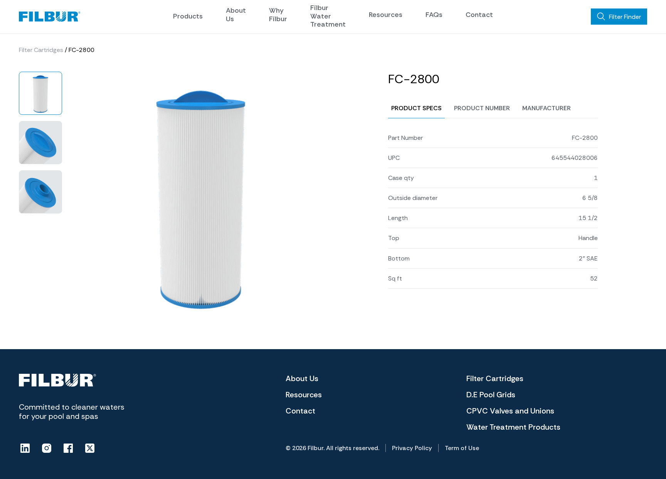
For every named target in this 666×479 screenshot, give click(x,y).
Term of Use (462, 448)
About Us (236, 15)
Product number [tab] (482, 108)
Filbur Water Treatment (328, 16)
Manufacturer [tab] (546, 108)
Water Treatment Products (513, 427)
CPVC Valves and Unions (510, 410)
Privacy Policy (412, 448)
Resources (385, 14)
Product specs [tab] (416, 108)
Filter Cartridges (41, 50)
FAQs (434, 14)
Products (188, 16)
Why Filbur (278, 15)
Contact (479, 14)
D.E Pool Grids (490, 394)
